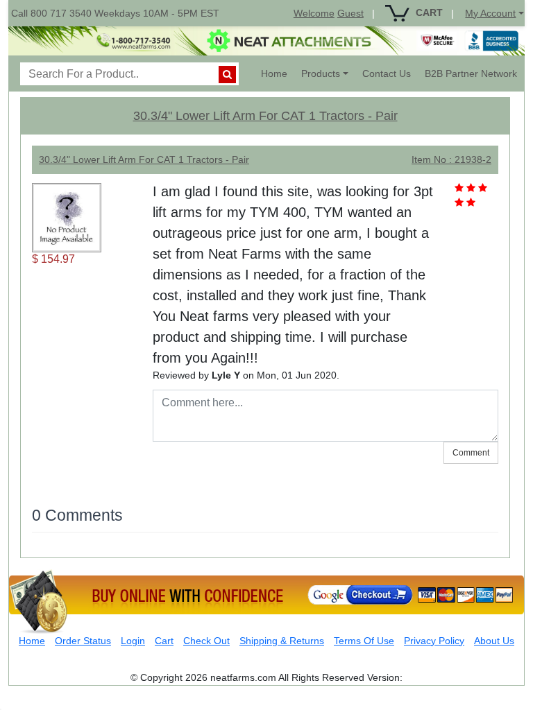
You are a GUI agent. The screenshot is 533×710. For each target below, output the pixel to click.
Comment (470, 453)
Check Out (206, 640)
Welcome (314, 13)
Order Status (83, 640)
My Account (490, 13)
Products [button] (320, 73)
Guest (350, 13)
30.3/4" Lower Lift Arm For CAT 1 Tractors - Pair (265, 116)
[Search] (227, 74)
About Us (494, 640)
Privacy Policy (434, 640)
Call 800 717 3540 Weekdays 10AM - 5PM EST (115, 13)
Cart (164, 640)
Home (277, 73)
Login (133, 640)
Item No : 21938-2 (451, 159)
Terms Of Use (364, 640)
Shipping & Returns (281, 640)
